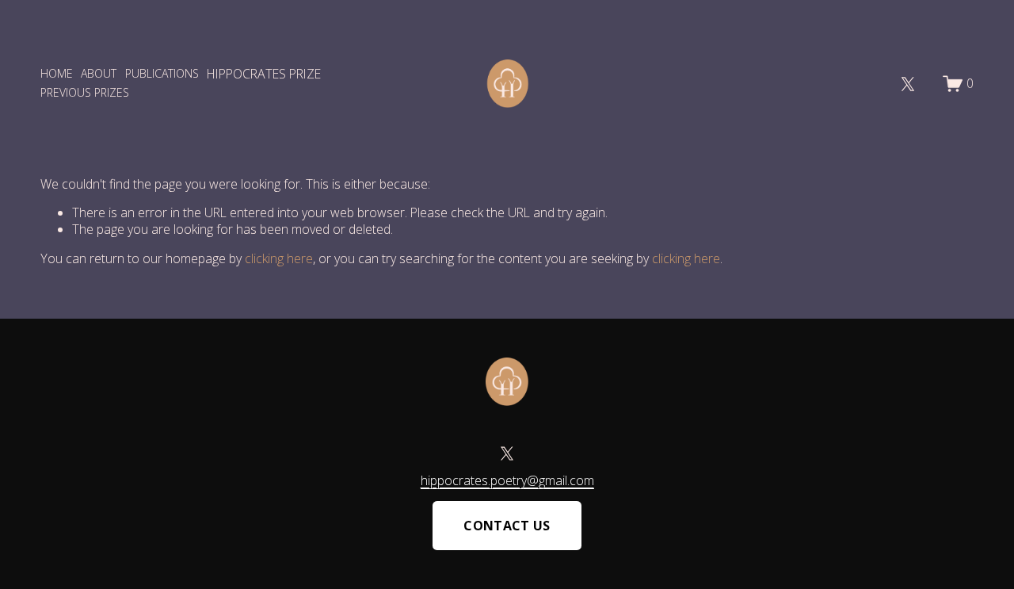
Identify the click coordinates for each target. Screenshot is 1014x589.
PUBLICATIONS (162, 73)
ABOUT (98, 73)
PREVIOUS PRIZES (84, 92)
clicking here (279, 258)
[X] (907, 84)
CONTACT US (506, 525)
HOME (56, 73)
